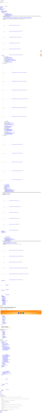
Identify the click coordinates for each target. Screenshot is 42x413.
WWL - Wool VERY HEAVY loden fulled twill (9, 133)
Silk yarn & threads (4, 363)
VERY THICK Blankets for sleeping (8, 240)
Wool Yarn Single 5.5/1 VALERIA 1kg (13, 212)
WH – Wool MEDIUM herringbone (5, 358)
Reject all (6, 410)
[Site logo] (3, 5)
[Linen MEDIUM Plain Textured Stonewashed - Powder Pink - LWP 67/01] (8, 107)
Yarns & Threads (4, 334)
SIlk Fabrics (4, 331)
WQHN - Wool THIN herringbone (8, 126)
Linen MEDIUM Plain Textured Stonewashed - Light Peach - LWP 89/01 (19, 72)
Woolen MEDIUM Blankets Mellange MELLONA (10, 239)
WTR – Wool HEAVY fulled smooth (5, 361)
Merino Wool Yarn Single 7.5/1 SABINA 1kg (13, 200)
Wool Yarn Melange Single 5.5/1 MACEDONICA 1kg (14, 206)
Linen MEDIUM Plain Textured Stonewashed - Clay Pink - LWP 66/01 (18, 116)
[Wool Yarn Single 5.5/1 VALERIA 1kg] (6, 212)
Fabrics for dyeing (4, 317)
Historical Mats (4, 319)
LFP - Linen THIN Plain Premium (8, 57)
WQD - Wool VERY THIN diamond (8, 124)
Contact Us (4, 323)
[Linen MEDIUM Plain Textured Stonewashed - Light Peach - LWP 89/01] (8, 72)
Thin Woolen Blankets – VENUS (5, 371)
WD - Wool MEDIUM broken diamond (8, 129)
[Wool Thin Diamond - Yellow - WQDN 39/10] (8, 179)
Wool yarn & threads (4, 364)
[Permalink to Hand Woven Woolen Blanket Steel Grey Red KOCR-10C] (7, 241)
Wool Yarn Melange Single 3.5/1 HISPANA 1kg (13, 218)
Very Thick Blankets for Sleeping (5, 373)
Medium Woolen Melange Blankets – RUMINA (7, 372)
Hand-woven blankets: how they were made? (10, 242)
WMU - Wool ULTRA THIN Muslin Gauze (9, 122)
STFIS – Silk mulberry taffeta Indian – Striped (6, 344)
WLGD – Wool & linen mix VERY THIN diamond (6, 355)
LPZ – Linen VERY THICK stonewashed (6, 349)
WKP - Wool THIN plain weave (8, 127)
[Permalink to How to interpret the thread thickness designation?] (7, 194)
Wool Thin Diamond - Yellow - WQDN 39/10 (16, 179)
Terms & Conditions (4, 337)
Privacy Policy (4, 336)
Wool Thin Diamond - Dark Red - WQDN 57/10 (16, 144)
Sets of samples (4, 384)
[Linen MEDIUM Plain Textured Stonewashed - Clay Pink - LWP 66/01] (8, 116)
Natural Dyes (4, 320)
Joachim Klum (4, 301)
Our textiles (4, 297)
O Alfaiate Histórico (4, 302)
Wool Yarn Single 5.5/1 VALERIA (8, 190)
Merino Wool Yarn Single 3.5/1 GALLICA (9, 191)
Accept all (4, 410)
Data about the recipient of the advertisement (4, 401)
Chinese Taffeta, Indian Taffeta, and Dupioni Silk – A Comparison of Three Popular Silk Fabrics (18, 17)
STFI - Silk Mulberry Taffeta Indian (8, 14)
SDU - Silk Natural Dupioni (7, 15)
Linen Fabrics (4, 316)
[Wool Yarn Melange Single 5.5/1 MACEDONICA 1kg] (6, 206)
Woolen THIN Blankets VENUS (8, 238)
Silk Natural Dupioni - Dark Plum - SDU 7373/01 (14, 25)
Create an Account (1, 394)
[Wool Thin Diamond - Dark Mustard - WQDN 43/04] (8, 170)
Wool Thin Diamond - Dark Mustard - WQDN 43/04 (17, 170)
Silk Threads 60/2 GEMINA (7, 185)
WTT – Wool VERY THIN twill (6, 356)
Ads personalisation (3, 403)
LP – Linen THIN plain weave (5, 346)
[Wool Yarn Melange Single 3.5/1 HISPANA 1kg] (6, 218)
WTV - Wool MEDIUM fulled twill (8, 130)
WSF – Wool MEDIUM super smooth (5, 360)
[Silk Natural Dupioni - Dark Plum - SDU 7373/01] (6, 25)
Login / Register (2, 390)
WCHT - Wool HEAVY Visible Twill (10, 132)
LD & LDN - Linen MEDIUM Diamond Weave (9, 59)
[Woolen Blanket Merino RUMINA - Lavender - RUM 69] (6, 279)
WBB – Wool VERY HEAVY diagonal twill (6, 362)
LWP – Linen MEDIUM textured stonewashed (6, 348)
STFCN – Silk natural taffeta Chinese (5, 343)
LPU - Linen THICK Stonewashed (8, 61)
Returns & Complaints (5, 322)
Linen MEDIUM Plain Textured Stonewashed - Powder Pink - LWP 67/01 (19, 107)
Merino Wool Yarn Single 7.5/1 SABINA (9, 189)
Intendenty (3, 303)
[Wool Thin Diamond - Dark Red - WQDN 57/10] (8, 144)
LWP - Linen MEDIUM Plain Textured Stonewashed (10, 60)
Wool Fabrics (4, 332)
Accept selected (1, 410)
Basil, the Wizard (4, 304)
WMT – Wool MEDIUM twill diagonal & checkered (7, 359)
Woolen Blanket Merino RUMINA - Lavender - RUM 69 (14, 279)
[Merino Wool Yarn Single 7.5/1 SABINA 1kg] (6, 200)
